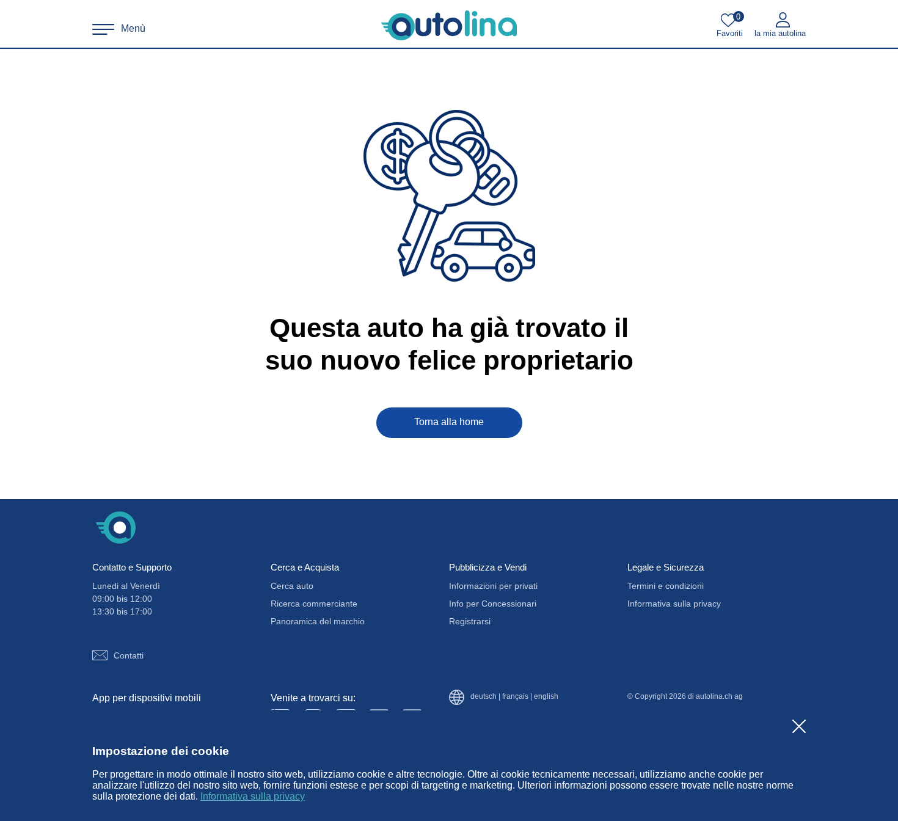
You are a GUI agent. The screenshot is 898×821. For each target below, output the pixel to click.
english (546, 697)
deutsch (483, 697)
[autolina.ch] (449, 25)
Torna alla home (449, 422)
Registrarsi (470, 621)
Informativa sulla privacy (252, 796)
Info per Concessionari (492, 603)
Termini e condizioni (665, 586)
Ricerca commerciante (314, 603)
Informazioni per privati (493, 586)
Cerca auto (292, 586)
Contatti (129, 655)
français (515, 697)
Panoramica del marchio (318, 621)
